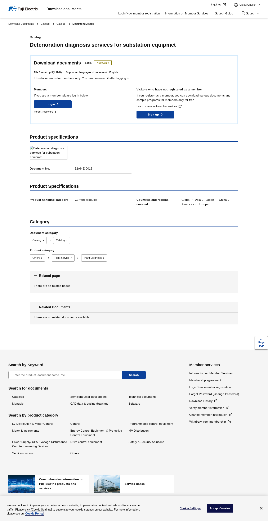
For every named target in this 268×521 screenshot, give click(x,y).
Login (51, 104)
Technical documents (142, 396)
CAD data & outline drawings (89, 403)
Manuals (17, 403)
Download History (201, 401)
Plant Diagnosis (93, 257)
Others (36, 257)
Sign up (153, 114)
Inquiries (216, 4)
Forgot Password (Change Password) (214, 394)
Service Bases (134, 484)
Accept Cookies (220, 508)
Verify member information (206, 407)
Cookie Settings (190, 508)
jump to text (206, 5)
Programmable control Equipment (151, 423)
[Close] (261, 508)
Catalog (45, 23)
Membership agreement (205, 380)
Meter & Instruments (25, 430)
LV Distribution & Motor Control (32, 423)
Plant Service (62, 257)
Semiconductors (23, 453)
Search (247, 14)
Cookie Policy (34, 513)
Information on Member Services (186, 13)
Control (75, 423)
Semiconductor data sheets (88, 396)
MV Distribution (139, 430)
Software (134, 403)
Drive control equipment (86, 442)
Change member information (208, 414)
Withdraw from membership (207, 421)
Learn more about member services (157, 106)
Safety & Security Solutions (146, 442)
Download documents (63, 9)
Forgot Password (43, 111)
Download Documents (21, 23)
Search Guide (224, 13)
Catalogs (18, 396)
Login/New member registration (139, 13)
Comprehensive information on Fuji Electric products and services (48, 484)
